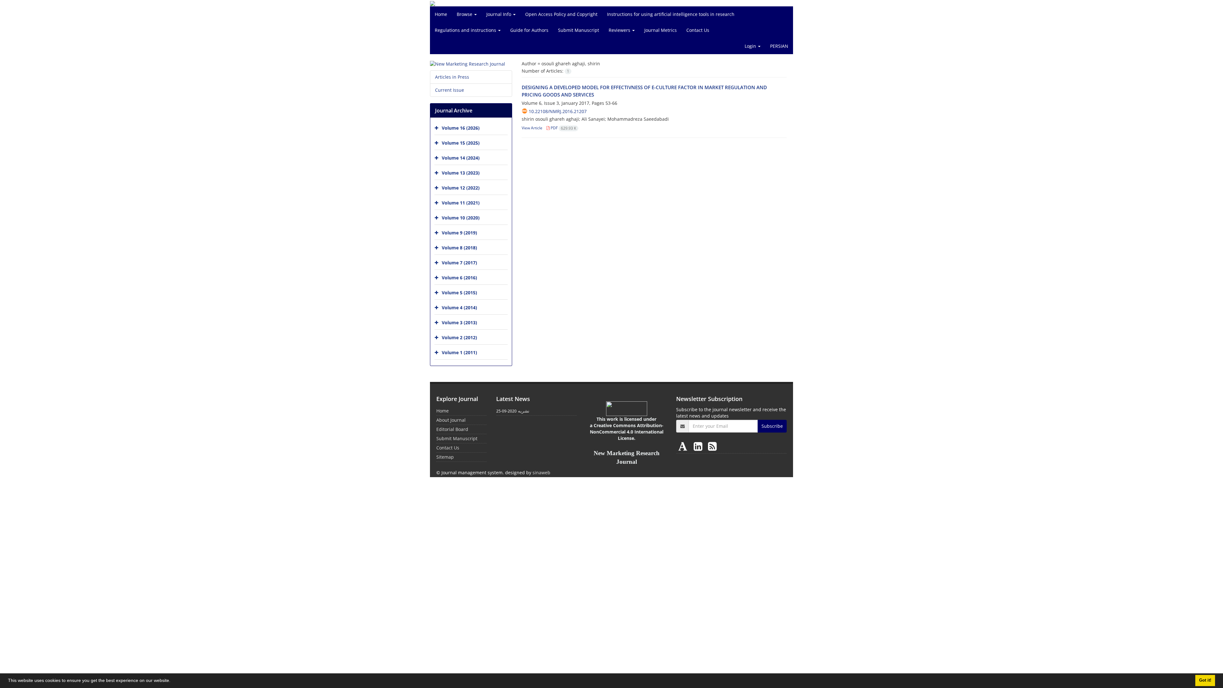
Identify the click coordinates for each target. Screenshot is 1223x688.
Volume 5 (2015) (459, 293)
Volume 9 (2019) (459, 233)
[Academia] (684, 446)
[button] (173, 681)
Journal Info (499, 14)
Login (751, 46)
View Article (532, 128)
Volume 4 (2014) (459, 308)
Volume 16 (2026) (461, 128)
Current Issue (449, 90)
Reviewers (620, 30)
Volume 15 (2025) (461, 143)
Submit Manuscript (578, 30)
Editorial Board (452, 429)
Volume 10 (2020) (461, 218)
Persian (779, 46)
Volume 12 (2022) (461, 188)
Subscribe (772, 426)
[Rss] (712, 446)
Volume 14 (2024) (461, 158)
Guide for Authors (529, 30)
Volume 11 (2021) (461, 203)
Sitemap (445, 457)
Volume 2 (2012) (459, 337)
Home (441, 14)
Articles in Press (452, 77)
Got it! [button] (1205, 680)
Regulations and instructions (466, 30)
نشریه (523, 411)
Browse (465, 14)
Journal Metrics (660, 30)
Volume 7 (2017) (459, 263)
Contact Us (697, 30)
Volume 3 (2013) (459, 322)
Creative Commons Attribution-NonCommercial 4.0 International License (626, 431)
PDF (563, 128)
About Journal (451, 420)
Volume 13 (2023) (461, 173)
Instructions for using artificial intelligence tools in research (670, 14)
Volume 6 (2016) (459, 278)
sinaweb (541, 472)
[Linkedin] (699, 446)
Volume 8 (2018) (459, 248)
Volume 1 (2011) (459, 352)
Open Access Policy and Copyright (561, 14)
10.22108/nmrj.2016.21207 (558, 111)
